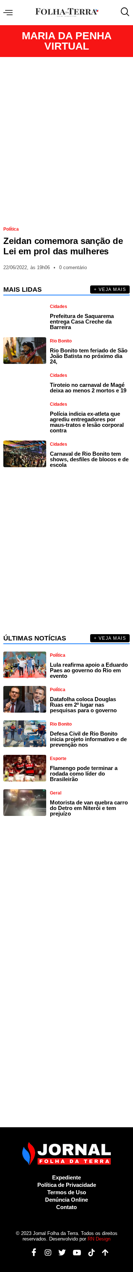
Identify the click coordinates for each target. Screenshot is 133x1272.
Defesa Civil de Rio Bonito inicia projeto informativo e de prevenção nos (88, 739)
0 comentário (73, 267)
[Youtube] (74, 1252)
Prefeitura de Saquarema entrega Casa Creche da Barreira (82, 321)
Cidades (58, 306)
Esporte (58, 758)
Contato (66, 1207)
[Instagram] (45, 1252)
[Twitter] (59, 1252)
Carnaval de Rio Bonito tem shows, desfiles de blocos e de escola (89, 459)
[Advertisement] (66, 138)
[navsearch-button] (123, 12)
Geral (55, 793)
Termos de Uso (66, 1192)
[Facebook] (31, 1252)
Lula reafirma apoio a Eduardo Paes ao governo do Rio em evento (89, 670)
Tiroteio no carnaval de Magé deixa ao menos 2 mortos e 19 (88, 388)
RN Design (99, 1239)
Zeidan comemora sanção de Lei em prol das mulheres (63, 246)
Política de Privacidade (66, 1185)
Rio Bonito (61, 341)
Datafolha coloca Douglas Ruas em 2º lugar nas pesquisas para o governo (83, 704)
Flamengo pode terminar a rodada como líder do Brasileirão (83, 773)
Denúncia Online (66, 1199)
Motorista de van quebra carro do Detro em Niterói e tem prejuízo (89, 808)
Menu (9, 13)
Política (11, 229)
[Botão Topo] (102, 1252)
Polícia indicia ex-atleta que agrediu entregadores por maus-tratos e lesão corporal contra (87, 422)
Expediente (66, 1177)
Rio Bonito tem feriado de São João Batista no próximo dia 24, (88, 356)
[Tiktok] (89, 1252)
